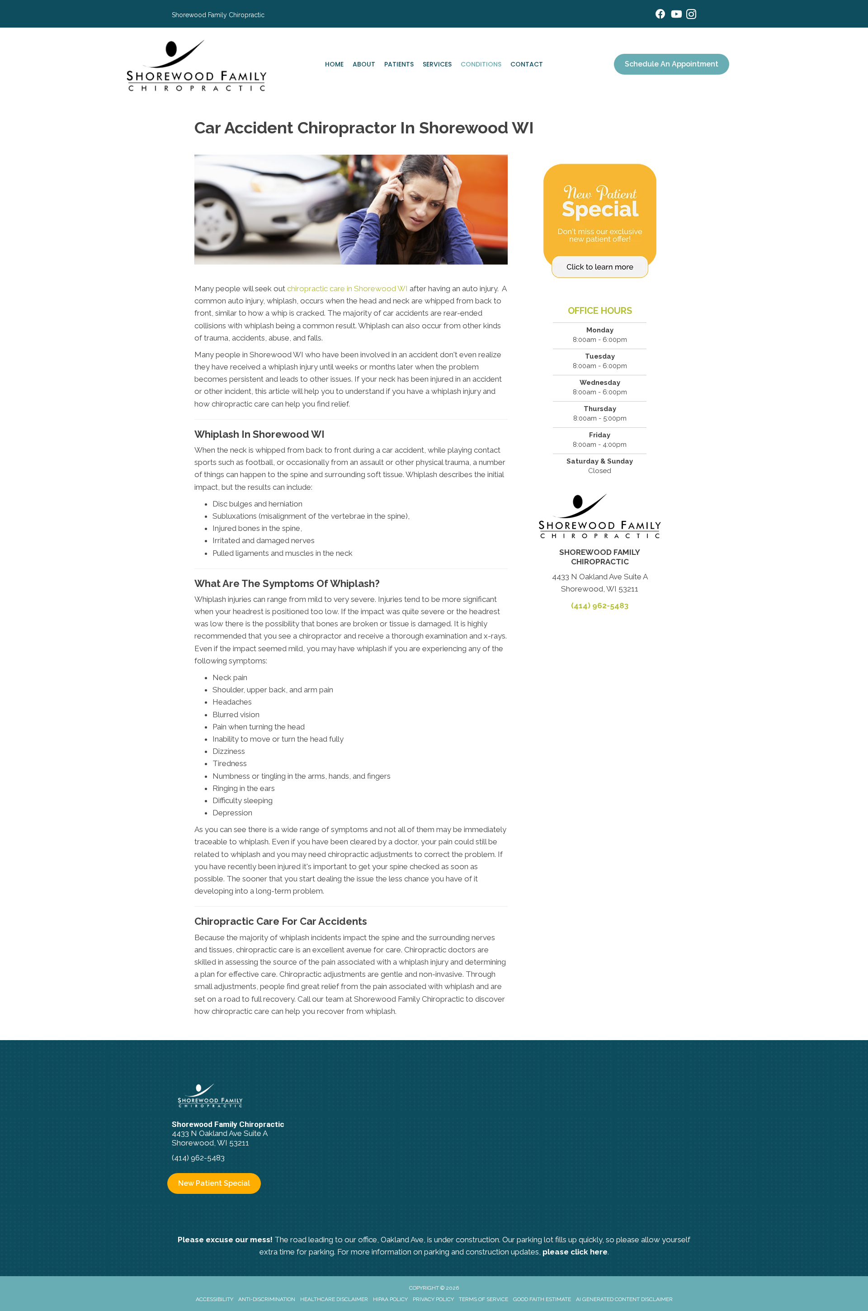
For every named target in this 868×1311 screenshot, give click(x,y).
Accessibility (214, 1299)
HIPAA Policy (390, 1299)
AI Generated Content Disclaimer (624, 1299)
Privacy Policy (433, 1299)
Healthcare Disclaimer (334, 1299)
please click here (575, 1251)
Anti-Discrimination (266, 1299)
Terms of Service (483, 1299)
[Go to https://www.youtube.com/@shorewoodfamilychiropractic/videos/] (676, 15)
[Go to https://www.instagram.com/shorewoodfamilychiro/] (691, 15)
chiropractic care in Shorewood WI (347, 288)
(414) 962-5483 (599, 605)
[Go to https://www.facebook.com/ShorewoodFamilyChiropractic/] (660, 15)
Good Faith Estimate (542, 1299)
